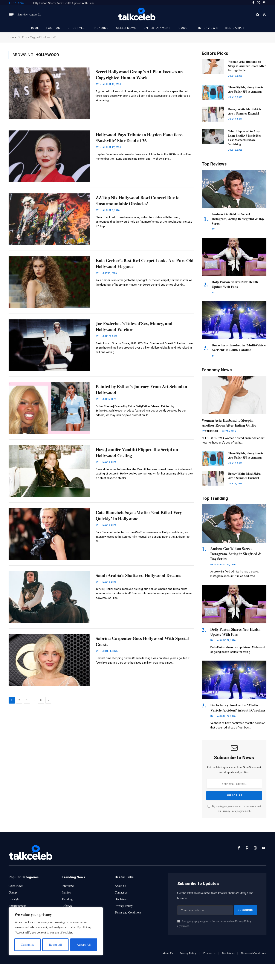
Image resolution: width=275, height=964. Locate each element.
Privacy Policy (230, 811)
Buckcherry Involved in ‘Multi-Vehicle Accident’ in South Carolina (239, 347)
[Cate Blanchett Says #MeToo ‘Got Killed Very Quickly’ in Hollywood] (49, 534)
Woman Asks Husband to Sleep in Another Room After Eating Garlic (247, 66)
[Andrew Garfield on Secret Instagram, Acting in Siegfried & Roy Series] (234, 189)
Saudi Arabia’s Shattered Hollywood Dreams (138, 575)
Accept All (84, 945)
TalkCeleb (211, 431)
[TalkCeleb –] (137, 14)
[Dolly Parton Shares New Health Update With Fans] (234, 257)
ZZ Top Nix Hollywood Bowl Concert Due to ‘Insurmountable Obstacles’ (138, 200)
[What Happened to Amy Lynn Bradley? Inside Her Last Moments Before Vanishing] (213, 136)
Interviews (208, 27)
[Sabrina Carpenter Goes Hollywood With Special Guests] (49, 660)
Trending (100, 27)
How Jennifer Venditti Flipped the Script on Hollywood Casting (137, 452)
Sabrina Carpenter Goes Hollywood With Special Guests (142, 641)
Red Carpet (235, 27)
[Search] (257, 14)
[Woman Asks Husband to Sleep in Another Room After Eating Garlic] (213, 66)
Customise (27, 945)
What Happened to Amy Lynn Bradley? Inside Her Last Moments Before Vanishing (244, 137)
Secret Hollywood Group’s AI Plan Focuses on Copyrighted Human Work (139, 75)
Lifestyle (76, 27)
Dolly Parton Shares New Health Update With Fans (63, 3)
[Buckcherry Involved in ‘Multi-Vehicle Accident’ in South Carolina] (234, 320)
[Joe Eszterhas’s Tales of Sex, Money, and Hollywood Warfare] (49, 345)
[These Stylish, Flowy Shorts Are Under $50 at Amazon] (213, 92)
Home (34, 27)
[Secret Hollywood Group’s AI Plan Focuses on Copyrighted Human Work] (49, 93)
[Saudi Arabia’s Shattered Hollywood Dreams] (49, 597)
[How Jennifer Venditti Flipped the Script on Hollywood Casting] (49, 471)
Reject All (55, 945)
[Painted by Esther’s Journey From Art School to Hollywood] (49, 408)
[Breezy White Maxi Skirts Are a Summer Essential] (213, 114)
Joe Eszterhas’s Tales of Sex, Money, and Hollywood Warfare (134, 326)
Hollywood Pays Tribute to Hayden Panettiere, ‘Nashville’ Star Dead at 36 (139, 138)
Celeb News (126, 27)
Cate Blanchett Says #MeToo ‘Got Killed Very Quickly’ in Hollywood (139, 515)
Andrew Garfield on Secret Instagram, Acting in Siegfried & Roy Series (238, 219)
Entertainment (157, 27)
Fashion (53, 27)
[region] (56, 931)
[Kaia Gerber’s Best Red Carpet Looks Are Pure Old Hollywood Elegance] (49, 282)
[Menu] (11, 14)
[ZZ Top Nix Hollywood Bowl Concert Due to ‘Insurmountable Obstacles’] (49, 219)
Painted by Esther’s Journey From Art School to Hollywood (141, 389)
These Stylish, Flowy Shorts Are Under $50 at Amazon (245, 89)
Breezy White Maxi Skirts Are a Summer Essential (244, 111)
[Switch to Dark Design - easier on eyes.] (264, 14)
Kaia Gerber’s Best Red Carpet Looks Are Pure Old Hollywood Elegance (145, 263)
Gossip (185, 27)
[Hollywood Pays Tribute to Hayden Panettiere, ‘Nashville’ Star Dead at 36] (49, 156)
